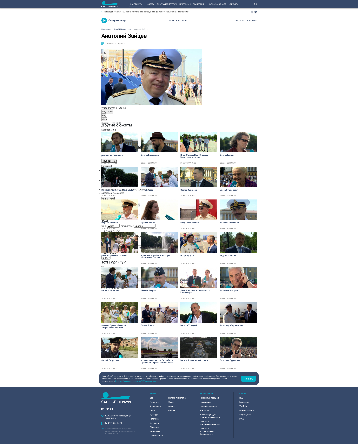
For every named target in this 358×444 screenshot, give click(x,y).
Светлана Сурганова (230, 360)
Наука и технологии (177, 398)
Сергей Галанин (227, 155)
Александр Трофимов (112, 155)
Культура (154, 415)
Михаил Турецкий (188, 325)
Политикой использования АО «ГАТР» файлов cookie (136, 381)
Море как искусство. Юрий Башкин (118, 190)
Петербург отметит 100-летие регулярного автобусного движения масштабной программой (146, 12)
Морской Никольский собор (194, 360)
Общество (154, 427)
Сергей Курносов (188, 190)
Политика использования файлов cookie (207, 431)
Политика (154, 419)
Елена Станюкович (229, 190)
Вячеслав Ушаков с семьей (114, 255)
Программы (185, 4)
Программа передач (167, 4)
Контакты (233, 4)
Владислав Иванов (189, 223)
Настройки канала (217, 4)
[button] (256, 12)
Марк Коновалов (109, 223)
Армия (171, 406)
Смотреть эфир (117, 20)
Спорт (171, 402)
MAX (241, 419)
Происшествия (156, 435)
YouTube (243, 406)
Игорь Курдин (187, 255)
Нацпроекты (136, 4)
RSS (241, 398)
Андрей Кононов (228, 255)
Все (151, 398)
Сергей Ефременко (150, 155)
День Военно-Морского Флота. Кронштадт (195, 291)
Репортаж (154, 402)
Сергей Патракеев (110, 360)
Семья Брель (147, 325)
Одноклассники (246, 410)
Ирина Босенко (148, 223)
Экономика (155, 431)
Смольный (154, 423)
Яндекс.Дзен (245, 415)
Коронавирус (156, 406)
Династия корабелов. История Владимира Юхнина (155, 256)
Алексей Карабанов (229, 223)
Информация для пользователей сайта (210, 416)
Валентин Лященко (110, 290)
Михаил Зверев (148, 290)
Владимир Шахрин (229, 290)
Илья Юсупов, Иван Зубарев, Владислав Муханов (194, 156)
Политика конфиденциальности (210, 423)
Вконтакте (244, 402)
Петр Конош (147, 190)
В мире (171, 410)
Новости (150, 4)
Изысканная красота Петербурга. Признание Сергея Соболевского (157, 361)
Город (152, 410)
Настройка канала (208, 406)
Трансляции (199, 4)
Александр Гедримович (231, 325)
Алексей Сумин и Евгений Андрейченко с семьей (113, 326)
